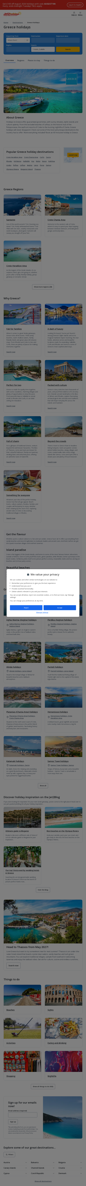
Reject (26, 608)
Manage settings (42, 612)
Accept (59, 608)
